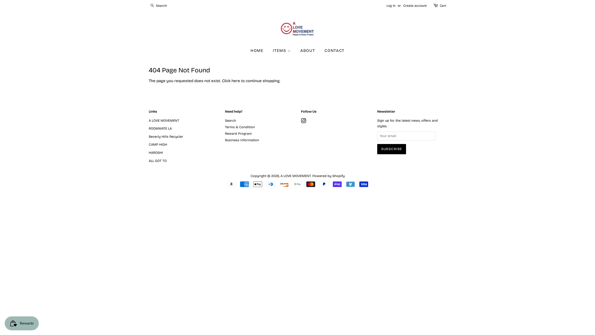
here (235, 80)
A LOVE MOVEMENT (164, 121)
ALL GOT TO (158, 161)
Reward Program (238, 134)
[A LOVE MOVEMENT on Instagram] (303, 122)
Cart (443, 6)
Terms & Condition (240, 127)
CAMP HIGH (158, 145)
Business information (242, 140)
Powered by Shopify (328, 176)
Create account (415, 6)
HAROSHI (156, 153)
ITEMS (280, 50)
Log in (391, 6)
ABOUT (307, 50)
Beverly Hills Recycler (166, 137)
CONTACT (334, 50)
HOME (257, 50)
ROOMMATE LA (160, 129)
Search (230, 121)
